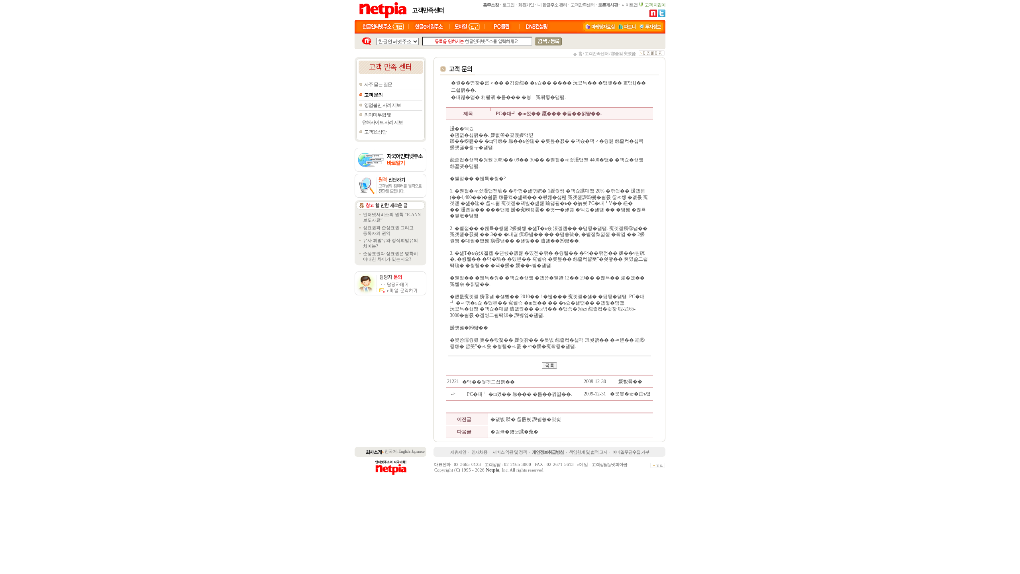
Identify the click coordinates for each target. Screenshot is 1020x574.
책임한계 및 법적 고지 (588, 452)
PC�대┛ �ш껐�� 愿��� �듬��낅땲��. (520, 394)
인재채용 (479, 452)
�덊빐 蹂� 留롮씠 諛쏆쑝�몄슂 (525, 419)
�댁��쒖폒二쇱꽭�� (489, 382)
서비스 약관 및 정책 (509, 452)
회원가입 (526, 4)
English (404, 451)
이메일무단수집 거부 (630, 452)
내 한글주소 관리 (552, 4)
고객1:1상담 (375, 132)
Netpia (492, 470)
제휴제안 (458, 452)
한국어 (390, 451)
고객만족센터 (582, 4)
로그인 (508, 4)
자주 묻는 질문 (378, 84)
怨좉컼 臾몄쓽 (623, 53)
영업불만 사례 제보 (382, 105)
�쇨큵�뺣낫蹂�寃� (514, 431)
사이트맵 (630, 4)
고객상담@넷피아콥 (609, 464)
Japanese (418, 451)
